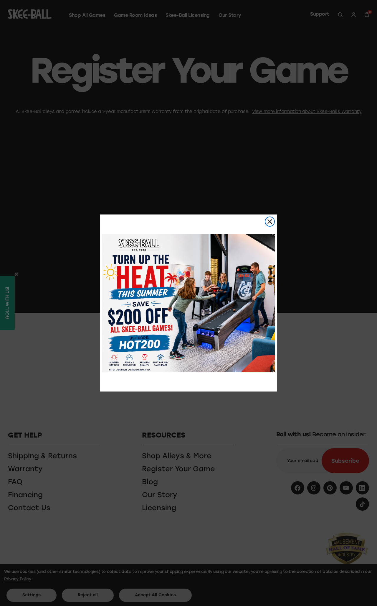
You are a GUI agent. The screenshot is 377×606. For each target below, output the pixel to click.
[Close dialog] (270, 221)
